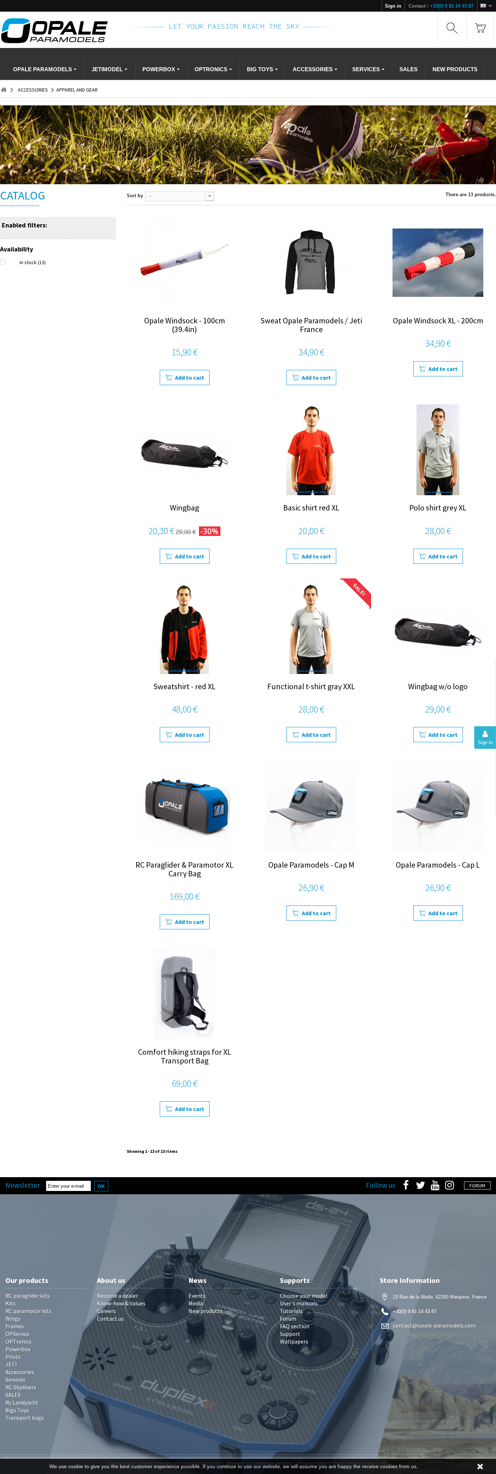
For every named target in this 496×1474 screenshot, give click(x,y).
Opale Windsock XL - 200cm (438, 320)
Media (195, 1303)
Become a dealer (117, 1295)
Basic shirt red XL (311, 507)
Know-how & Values (121, 1303)
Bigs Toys (17, 1410)
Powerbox (18, 1349)
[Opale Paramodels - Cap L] (438, 807)
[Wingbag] (184, 449)
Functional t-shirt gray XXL (311, 686)
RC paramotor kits (28, 1311)
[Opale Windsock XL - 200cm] (438, 262)
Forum (288, 1318)
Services (15, 1379)
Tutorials (291, 1311)
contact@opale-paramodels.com (434, 1325)
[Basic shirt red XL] (311, 449)
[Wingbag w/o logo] (438, 628)
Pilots (13, 1356)
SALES (13, 1394)
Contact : (440, 6)
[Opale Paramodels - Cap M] (311, 807)
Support (290, 1333)
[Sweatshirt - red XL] (184, 628)
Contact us (110, 1318)
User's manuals (299, 1303)
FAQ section (294, 1326)
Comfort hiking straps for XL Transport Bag (184, 1056)
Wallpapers (294, 1341)
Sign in (393, 6)
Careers (106, 1311)
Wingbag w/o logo (438, 686)
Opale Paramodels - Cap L (438, 864)
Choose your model (304, 1295)
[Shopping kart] (480, 28)
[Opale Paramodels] (58, 30)
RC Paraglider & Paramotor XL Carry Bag (184, 869)
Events (197, 1295)
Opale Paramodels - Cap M (311, 864)
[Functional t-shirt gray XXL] (311, 628)
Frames (14, 1326)
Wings (13, 1318)
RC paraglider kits (27, 1295)
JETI (11, 1364)
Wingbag (184, 507)
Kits (10, 1303)
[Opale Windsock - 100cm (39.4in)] (184, 262)
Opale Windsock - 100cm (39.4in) (184, 325)
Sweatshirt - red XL (184, 686)
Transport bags (24, 1417)
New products (205, 1311)
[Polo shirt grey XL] (438, 449)
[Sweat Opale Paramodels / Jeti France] (311, 262)
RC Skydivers (20, 1387)
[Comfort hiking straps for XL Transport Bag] (184, 994)
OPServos (17, 1333)
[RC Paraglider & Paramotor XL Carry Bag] (184, 807)
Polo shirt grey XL (438, 507)
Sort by (135, 195)
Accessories (19, 1372)
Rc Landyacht (21, 1402)
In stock (33, 262)
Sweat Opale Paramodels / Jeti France (311, 325)
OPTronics (18, 1341)
